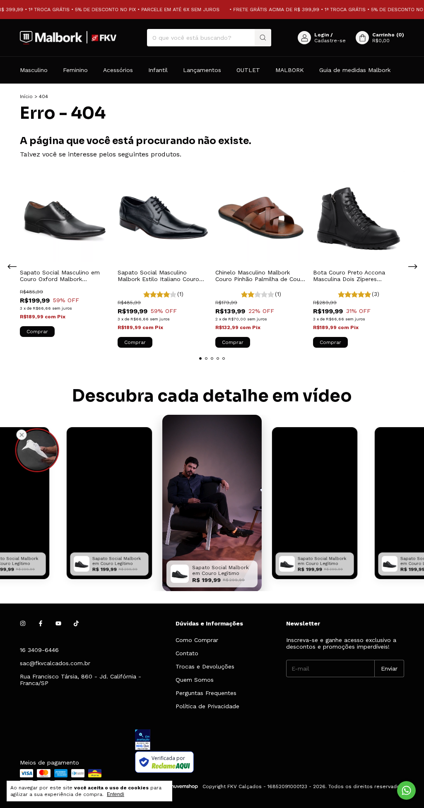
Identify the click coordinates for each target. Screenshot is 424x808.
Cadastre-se (330, 40)
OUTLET (248, 70)
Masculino (34, 70)
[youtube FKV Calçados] (58, 623)
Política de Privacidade (207, 706)
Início (26, 96)
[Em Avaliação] (269, 740)
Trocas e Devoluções (205, 666)
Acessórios (118, 70)
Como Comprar (197, 640)
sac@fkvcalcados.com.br (55, 663)
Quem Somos (195, 679)
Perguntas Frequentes (206, 693)
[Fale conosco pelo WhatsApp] (406, 790)
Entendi (115, 794)
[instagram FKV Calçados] (23, 623)
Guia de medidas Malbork (354, 70)
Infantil (158, 70)
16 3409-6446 (39, 650)
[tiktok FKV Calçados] (76, 623)
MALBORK (289, 70)
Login (321, 35)
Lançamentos (202, 70)
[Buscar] (263, 37)
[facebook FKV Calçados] (40, 623)
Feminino (75, 70)
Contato (187, 653)
